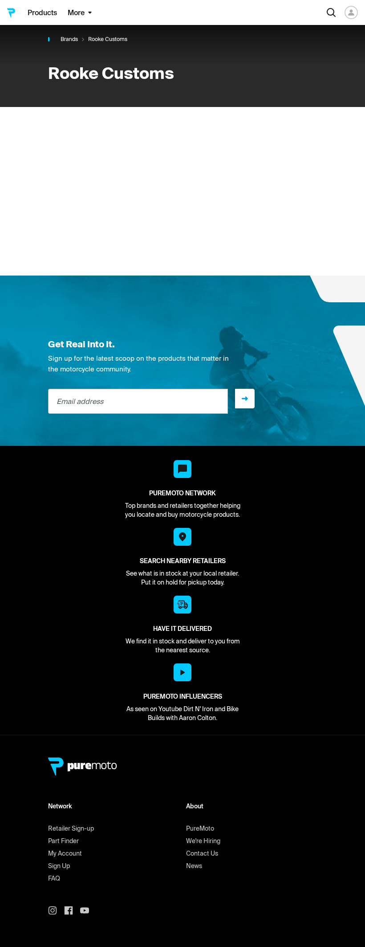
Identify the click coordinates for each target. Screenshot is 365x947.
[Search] (331, 12)
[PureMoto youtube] (88, 910)
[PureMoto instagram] (56, 910)
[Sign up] (245, 398)
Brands (69, 39)
